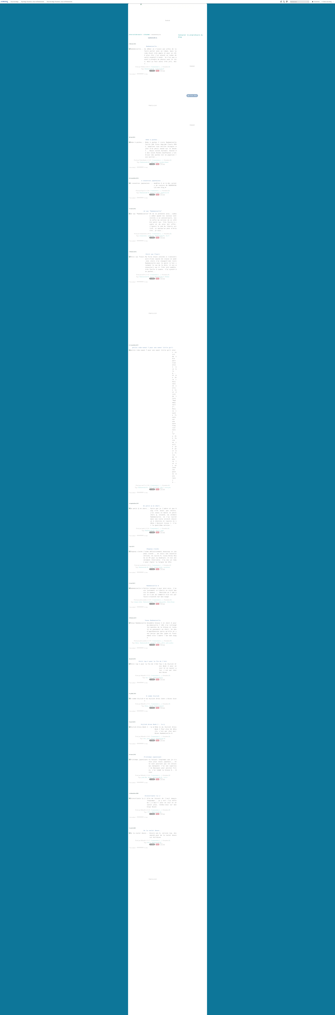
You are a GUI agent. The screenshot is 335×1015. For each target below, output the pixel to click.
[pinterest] (287, 2)
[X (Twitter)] (284, 2)
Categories (147, 34)
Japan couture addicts (135, 34)
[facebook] (281, 2)
